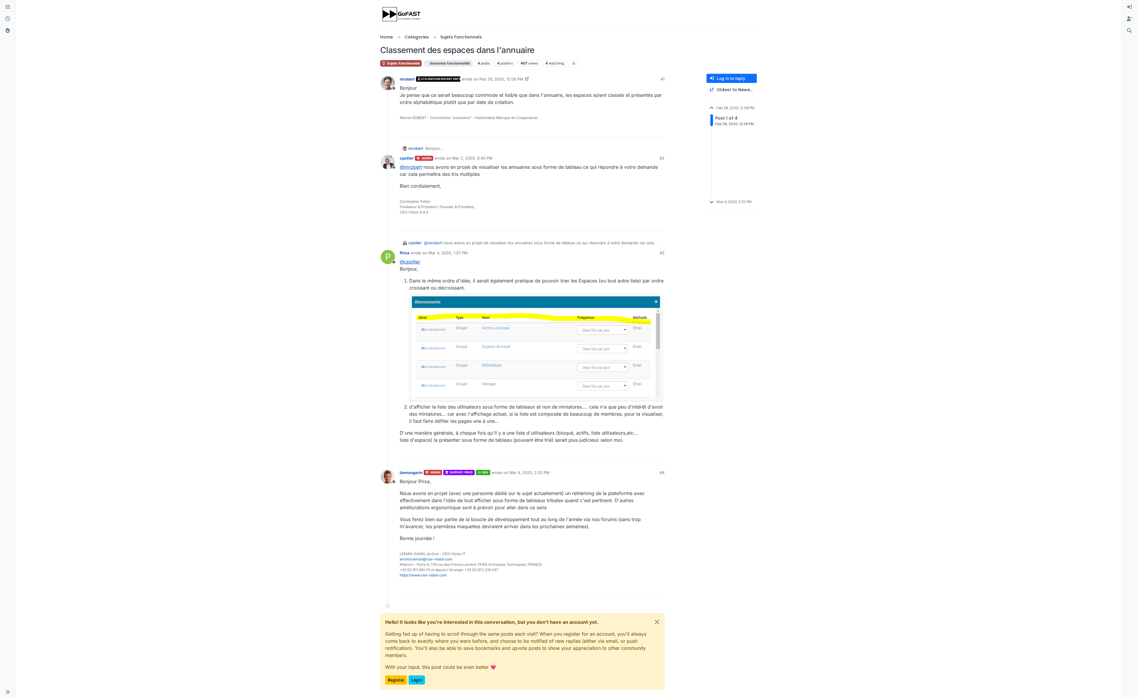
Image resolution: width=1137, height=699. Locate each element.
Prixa (404, 252)
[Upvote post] (638, 129)
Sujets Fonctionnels (403, 63)
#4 (662, 472)
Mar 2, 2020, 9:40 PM (472, 158)
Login (416, 679)
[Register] (1129, 19)
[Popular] (7, 31)
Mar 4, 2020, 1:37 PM (448, 252)
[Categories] (7, 7)
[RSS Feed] (573, 63)
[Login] (1129, 7)
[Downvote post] (659, 129)
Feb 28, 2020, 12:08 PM (501, 79)
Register (396, 679)
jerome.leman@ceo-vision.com (426, 559)
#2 (662, 158)
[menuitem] (1129, 7)
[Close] (657, 622)
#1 (662, 79)
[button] (7, 692)
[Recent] (7, 19)
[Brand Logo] (402, 14)
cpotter (407, 158)
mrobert (407, 79)
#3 (662, 252)
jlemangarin (411, 472)
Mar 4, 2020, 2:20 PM (529, 472)
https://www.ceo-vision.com (423, 575)
